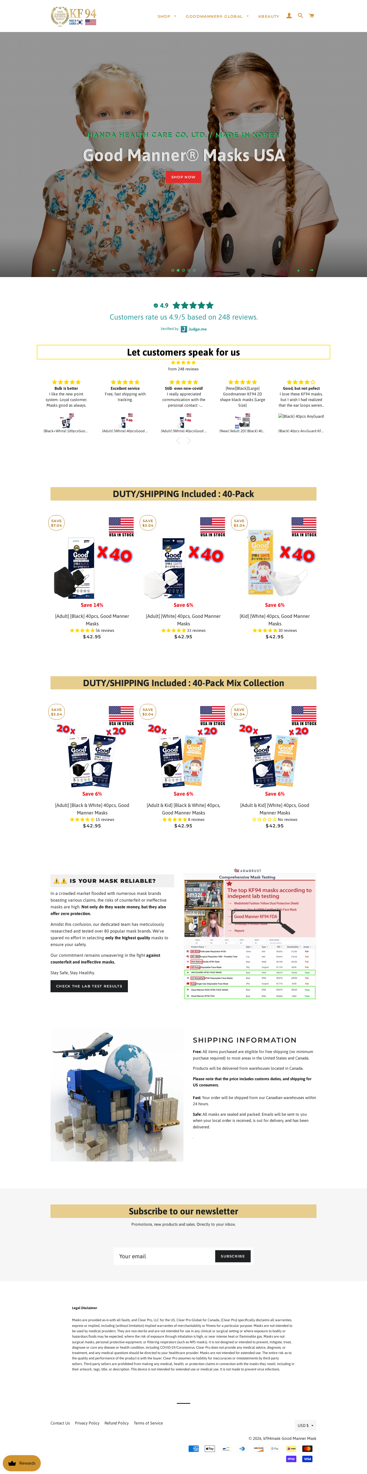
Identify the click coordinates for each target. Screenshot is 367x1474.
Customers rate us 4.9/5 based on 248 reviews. (184, 317)
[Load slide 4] (189, 270)
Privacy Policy (87, 1423)
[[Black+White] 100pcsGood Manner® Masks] (66, 420)
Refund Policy (117, 1423)
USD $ (303, 1425)
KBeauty (268, 16)
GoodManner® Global (215, 16)
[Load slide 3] (183, 270)
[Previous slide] (54, 270)
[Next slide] (311, 270)
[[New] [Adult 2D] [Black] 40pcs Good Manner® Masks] (242, 420)
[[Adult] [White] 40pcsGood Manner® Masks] (125, 420)
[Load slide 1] (172, 270)
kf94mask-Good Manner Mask (289, 1438)
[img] (183, 362)
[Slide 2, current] (178, 270)
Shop (165, 16)
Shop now (183, 177)
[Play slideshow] (298, 270)
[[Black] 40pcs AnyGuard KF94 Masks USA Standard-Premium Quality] (301, 420)
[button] (83, 630)
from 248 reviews (183, 369)
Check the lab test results (89, 986)
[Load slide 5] (194, 270)
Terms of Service (148, 1423)
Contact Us (60, 1423)
